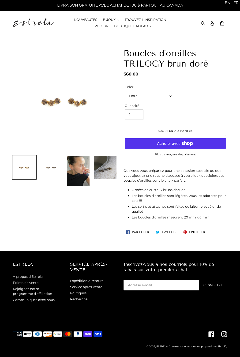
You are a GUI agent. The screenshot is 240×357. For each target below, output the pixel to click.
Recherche (78, 299)
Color (129, 87)
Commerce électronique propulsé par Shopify (198, 346)
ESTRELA (162, 346)
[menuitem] (227, 3)
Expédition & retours (86, 281)
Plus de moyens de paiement (175, 154)
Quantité (132, 106)
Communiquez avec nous (34, 300)
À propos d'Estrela (28, 276)
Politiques (78, 293)
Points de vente (25, 283)
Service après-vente (86, 287)
